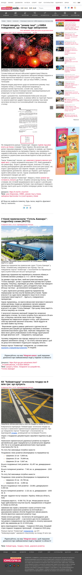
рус (74, 2)
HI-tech (27, 2)
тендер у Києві (23, 546)
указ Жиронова (12, 194)
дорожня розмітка (37, 546)
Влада (3, 2)
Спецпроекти (68, 6)
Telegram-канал (30, 355)
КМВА (21, 194)
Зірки (67, 2)
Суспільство (49, 2)
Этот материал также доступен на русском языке (36, 30)
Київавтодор (11, 546)
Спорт (34, 2)
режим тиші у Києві (33, 194)
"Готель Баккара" (8, 369)
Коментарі (10, 571)
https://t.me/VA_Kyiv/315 (18, 192)
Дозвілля (19, 2)
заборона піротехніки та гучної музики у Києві (19, 196)
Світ (40, 2)
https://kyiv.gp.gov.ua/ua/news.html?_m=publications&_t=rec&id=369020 (19, 364)
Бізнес (10, 2)
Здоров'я (59, 2)
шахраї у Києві (12, 367)
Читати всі (76, 119)
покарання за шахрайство (29, 367)
